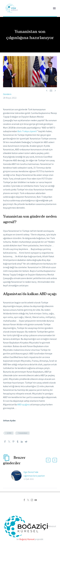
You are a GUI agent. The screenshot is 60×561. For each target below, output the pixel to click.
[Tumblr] (17, 441)
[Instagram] (32, 500)
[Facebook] (5, 441)
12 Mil (9, 433)
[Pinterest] (13, 441)
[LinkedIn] (22, 441)
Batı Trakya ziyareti (27, 131)
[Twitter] (9, 441)
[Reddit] (26, 441)
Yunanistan (22, 433)
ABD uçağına (23, 404)
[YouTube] (36, 500)
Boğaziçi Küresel (26, 539)
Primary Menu (54, 8)
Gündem (7, 94)
